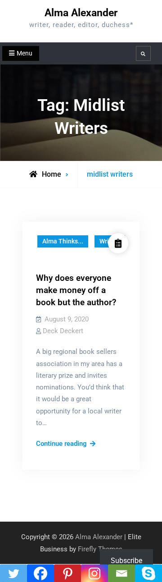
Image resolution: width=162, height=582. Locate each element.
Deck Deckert (63, 331)
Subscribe (126, 560)
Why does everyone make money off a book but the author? (76, 290)
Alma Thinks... (62, 241)
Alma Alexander (81, 13)
